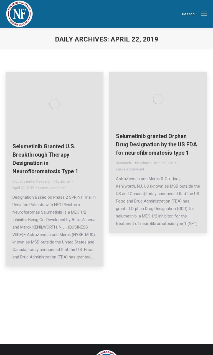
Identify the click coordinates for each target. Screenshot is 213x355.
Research (43, 181)
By (62, 181)
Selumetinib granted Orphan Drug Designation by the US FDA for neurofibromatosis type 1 (156, 144)
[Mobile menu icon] (203, 13)
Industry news (23, 181)
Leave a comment (52, 188)
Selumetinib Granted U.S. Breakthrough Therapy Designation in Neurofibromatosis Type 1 (45, 159)
